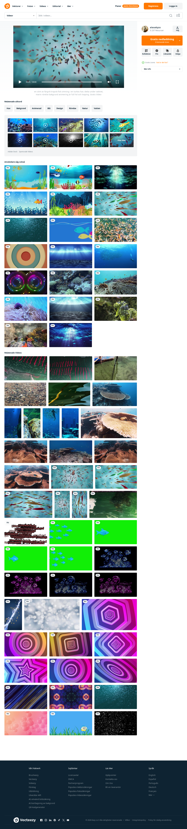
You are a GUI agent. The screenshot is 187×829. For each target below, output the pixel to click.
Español (152, 779)
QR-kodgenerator (37, 807)
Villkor (127, 820)
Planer (118, 6)
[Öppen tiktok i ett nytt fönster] (59, 820)
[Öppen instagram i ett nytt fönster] (46, 820)
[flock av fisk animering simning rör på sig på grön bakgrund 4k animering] (70, 532)
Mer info (147, 69)
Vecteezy (33, 779)
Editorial (57, 6)
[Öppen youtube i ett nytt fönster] (68, 820)
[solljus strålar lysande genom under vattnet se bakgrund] (70, 309)
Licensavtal (73, 775)
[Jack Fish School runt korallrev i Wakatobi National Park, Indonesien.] (115, 256)
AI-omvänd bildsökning (39, 799)
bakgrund (21, 108)
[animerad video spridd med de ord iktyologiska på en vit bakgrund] (25, 532)
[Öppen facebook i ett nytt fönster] (41, 820)
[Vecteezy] (7, 6)
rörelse (72, 108)
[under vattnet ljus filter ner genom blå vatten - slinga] (70, 335)
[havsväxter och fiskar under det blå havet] (70, 177)
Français (152, 791)
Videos (43, 6)
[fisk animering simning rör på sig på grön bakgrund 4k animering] (115, 532)
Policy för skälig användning (159, 820)
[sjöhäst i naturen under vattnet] (115, 309)
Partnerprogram (75, 783)
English (152, 775)
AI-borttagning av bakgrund (42, 803)
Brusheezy (33, 775)
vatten (97, 108)
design (59, 108)
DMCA (71, 779)
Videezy (32, 783)
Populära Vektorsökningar (80, 787)
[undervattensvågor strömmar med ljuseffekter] (115, 177)
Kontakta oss (111, 779)
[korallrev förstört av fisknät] (115, 282)
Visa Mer (122, 140)
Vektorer (16, 6)
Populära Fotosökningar (79, 791)
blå (48, 108)
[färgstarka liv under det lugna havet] (25, 177)
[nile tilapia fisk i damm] (115, 230)
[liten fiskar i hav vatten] (25, 368)
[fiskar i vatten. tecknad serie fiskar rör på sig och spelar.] (70, 723)
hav (8, 108)
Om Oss (109, 783)
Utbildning (34, 791)
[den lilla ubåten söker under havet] (70, 204)
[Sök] (170, 15)
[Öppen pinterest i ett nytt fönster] (55, 820)
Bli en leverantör (113, 787)
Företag (32, 787)
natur (85, 108)
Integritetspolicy (139, 820)
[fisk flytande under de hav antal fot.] (25, 394)
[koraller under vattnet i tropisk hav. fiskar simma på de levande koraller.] (25, 451)
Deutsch (152, 787)
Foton (30, 6)
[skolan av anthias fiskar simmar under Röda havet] (70, 282)
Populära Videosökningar (79, 795)
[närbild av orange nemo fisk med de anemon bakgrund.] (25, 309)
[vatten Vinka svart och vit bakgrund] (115, 723)
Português (153, 783)
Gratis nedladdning (162, 40)
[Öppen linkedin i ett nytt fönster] (50, 820)
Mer (69, 6)
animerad (36, 108)
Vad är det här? (162, 62)
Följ (177, 30)
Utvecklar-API (35, 795)
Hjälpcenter (110, 775)
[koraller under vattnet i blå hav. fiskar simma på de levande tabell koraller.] (109, 423)
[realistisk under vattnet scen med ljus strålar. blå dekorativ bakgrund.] (70, 256)
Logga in (173, 6)
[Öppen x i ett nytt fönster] (63, 820)
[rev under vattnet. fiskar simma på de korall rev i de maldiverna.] (70, 451)
